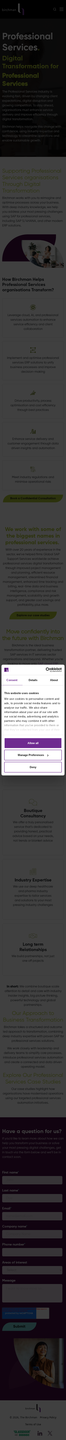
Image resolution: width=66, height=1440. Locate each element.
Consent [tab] (11, 679)
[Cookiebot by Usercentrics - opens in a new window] (46, 669)
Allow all (32, 742)
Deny (33, 766)
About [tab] (54, 679)
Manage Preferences (31, 755)
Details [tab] (33, 679)
